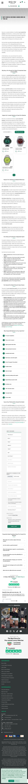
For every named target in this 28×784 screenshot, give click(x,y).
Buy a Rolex (3, 663)
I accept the (13, 515)
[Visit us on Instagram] (10, 631)
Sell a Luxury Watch (5, 671)
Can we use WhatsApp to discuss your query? (14, 499)
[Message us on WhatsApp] (19, 6)
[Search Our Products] (24, 2)
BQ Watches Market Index (6, 695)
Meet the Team (4, 691)
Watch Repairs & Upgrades (7, 675)
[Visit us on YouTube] (20, 631)
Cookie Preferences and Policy (7, 704)
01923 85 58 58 (13, 6)
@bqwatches (17, 605)
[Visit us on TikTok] (17, 631)
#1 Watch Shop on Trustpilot (18, 577)
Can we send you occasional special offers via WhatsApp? (14, 503)
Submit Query (14, 526)
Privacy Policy (11, 775)
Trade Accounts (4, 708)
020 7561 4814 (7, 726)
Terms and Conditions (6, 700)
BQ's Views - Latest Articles (7, 693)
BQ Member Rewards (5, 682)
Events (2, 684)
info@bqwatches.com (8, 732)
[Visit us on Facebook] (7, 631)
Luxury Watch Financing (6, 665)
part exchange (9, 326)
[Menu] (2, 3)
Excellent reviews (8, 366)
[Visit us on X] (13, 631)
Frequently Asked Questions (7, 698)
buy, (16, 422)
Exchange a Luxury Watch (6, 673)
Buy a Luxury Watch (5, 669)
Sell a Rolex (3, 667)
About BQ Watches (5, 689)
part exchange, (20, 422)
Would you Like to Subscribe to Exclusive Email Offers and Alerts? (14, 521)
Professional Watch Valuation (7, 677)
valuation (10, 424)
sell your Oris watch (18, 325)
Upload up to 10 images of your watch (13, 474)
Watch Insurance (5, 679)
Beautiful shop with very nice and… (10, 592)
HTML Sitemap (4, 706)
